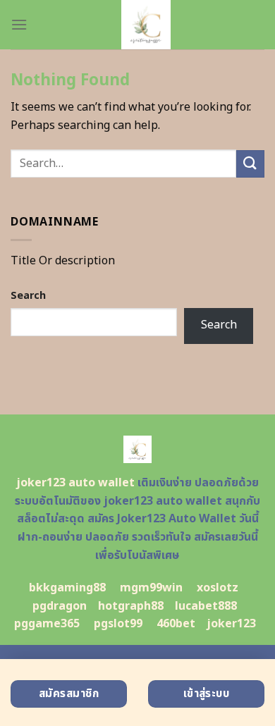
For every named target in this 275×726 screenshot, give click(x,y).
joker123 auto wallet (75, 482)
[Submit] (250, 164)
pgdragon (59, 606)
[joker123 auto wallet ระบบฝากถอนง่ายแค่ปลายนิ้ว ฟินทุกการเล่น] (146, 24)
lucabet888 (206, 606)
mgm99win (151, 587)
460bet (176, 623)
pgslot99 (118, 623)
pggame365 (47, 623)
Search (28, 295)
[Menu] (19, 24)
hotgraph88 (131, 606)
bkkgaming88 (67, 587)
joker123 (231, 623)
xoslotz (217, 587)
